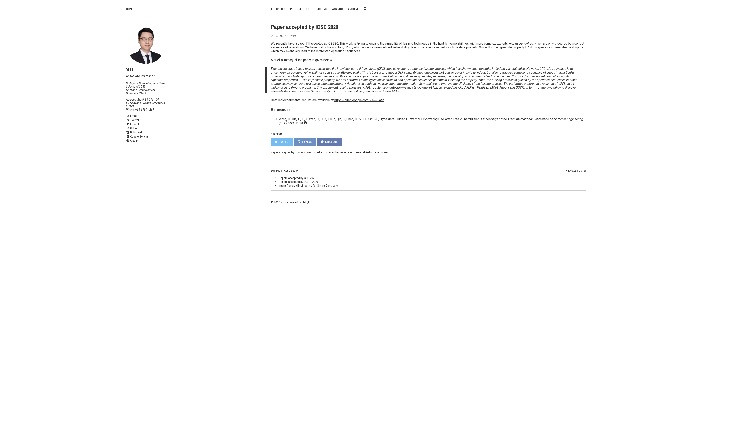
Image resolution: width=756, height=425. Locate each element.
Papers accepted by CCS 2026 (297, 178)
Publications (299, 9)
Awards (337, 9)
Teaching (320, 9)
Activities (278, 9)
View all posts (575, 170)
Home (129, 9)
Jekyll (305, 202)
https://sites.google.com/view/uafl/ (359, 100)
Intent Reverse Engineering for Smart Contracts (308, 185)
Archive (353, 9)
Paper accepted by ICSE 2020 (304, 27)
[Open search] (365, 9)
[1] (308, 43)
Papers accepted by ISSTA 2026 (299, 181)
